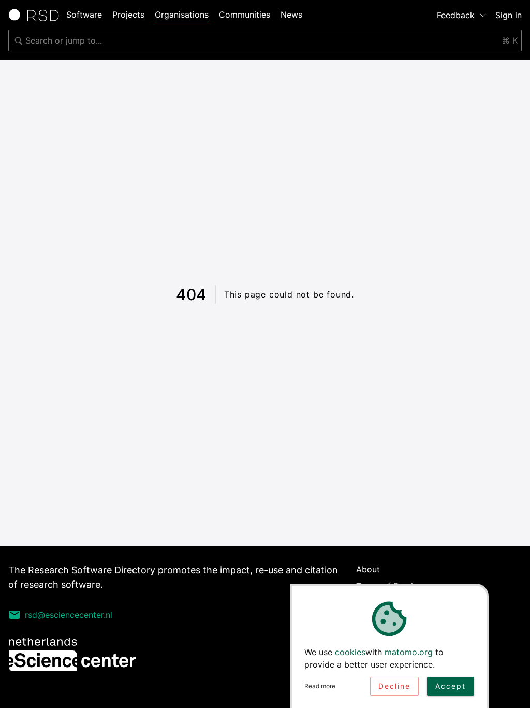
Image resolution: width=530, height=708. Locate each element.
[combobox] (265, 40)
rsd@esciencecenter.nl (68, 615)
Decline (394, 686)
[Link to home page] (37, 15)
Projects (128, 14)
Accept (450, 686)
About (368, 569)
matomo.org (409, 652)
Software (84, 14)
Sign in (508, 15)
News (291, 14)
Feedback (456, 15)
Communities (244, 14)
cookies (350, 652)
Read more (319, 686)
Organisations (182, 14)
